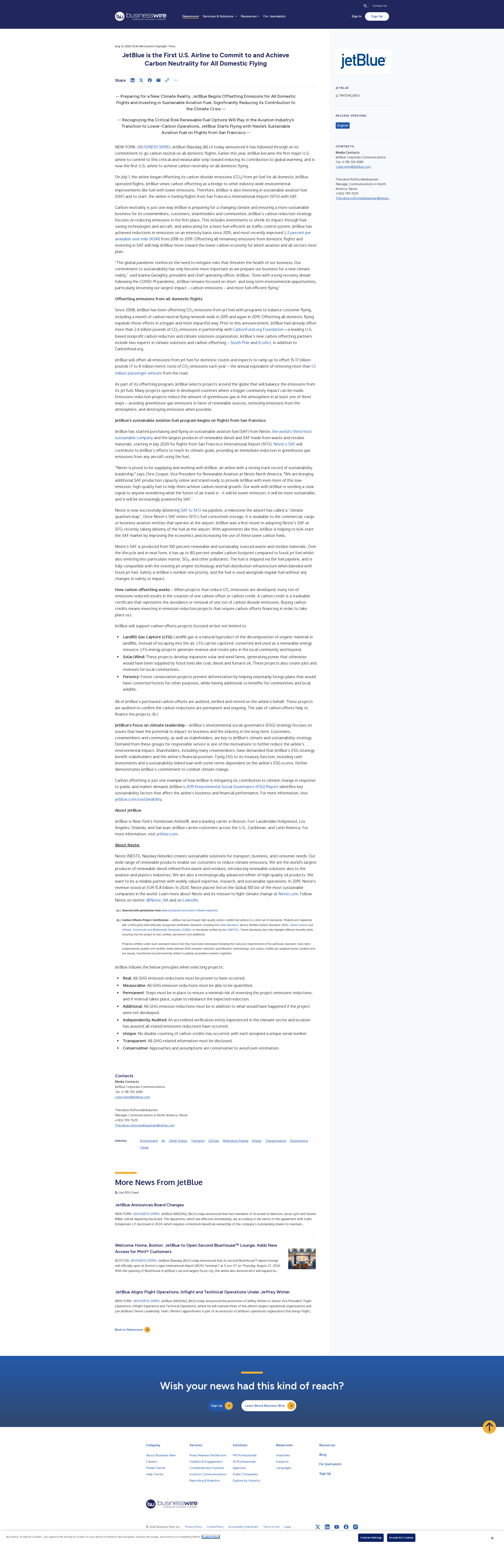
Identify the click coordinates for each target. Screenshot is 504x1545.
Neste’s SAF (284, 443)
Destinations (299, 1141)
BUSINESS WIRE (154, 146)
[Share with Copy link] (167, 80)
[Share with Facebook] (150, 80)
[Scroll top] (489, 1427)
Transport (198, 1141)
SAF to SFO (191, 510)
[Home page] (140, 16)
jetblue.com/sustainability (138, 799)
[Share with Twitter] (141, 80)
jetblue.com (167, 833)
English (342, 125)
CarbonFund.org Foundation (258, 329)
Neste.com (288, 893)
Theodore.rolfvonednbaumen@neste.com (145, 1125)
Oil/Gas (213, 1141)
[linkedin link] (327, 1527)
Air (163, 1141)
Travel (144, 1147)
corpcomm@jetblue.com (132, 1097)
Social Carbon (299, 925)
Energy (257, 1141)
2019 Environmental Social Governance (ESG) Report (232, 786)
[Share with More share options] (176, 80)
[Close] (492, 1538)
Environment (149, 1141)
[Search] (365, 6)
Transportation (275, 1141)
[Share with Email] (158, 80)
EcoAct (264, 342)
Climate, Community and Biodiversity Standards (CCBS (156, 929)
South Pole (240, 342)
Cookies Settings (371, 1537)
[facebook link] (346, 1527)
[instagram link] (355, 1527)
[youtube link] (336, 1527)
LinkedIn (190, 900)
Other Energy (178, 1141)
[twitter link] (317, 1527)
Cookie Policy (210, 1536)
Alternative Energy (235, 1141)
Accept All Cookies (401, 1537)
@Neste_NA (157, 900)
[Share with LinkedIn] (132, 80)
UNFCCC (233, 929)
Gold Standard (229, 925)
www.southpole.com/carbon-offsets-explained (190, 910)
